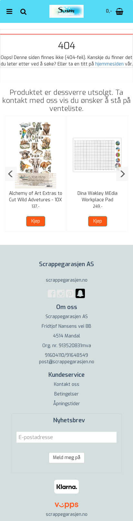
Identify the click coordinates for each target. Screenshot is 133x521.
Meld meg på (66, 458)
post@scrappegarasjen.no (66, 362)
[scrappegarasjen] (80, 297)
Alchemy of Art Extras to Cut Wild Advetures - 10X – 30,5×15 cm (35, 199)
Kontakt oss (66, 384)
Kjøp (35, 221)
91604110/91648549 (66, 355)
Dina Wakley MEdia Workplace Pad (97, 196)
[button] (11, 174)
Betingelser (66, 394)
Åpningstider (66, 404)
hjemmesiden (109, 64)
